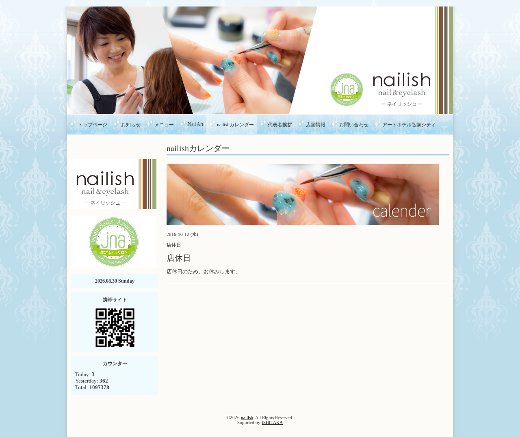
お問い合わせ (353, 125)
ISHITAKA (272, 422)
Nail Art (195, 124)
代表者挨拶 (280, 125)
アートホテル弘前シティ (409, 125)
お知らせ (131, 125)
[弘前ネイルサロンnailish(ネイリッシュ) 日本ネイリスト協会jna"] (113, 241)
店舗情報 (315, 125)
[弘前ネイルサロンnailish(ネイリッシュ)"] (113, 183)
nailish (247, 417)
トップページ (92, 125)
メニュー (164, 125)
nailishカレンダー (235, 125)
